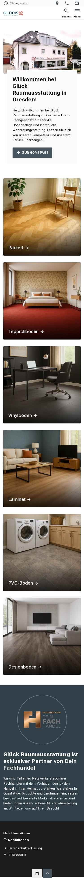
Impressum (17, 854)
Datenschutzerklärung (25, 848)
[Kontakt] (77, 3)
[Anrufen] (68, 3)
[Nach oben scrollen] (47, 873)
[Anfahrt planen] (58, 3)
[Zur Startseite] (13, 13)
